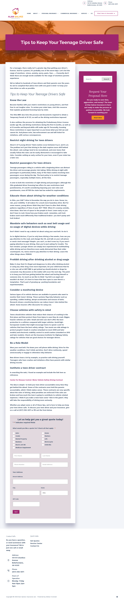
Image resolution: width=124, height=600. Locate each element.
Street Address (18, 476)
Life (46, 439)
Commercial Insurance (69, 13)
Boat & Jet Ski (21, 445)
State (43, 488)
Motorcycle (49, 442)
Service (84, 13)
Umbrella (48, 445)
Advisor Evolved (51, 597)
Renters (47, 436)
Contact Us (34, 546)
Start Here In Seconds (105, 13)
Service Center (36, 543)
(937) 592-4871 (113, 4)
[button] (106, 79)
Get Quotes (34, 541)
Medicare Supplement (23, 447)
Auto (17, 433)
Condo (18, 436)
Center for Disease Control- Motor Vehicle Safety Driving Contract (36, 380)
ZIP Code (16, 499)
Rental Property (21, 439)
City (14, 488)
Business (19, 442)
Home (29, 13)
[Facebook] (117, 597)
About (35, 13)
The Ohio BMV (15, 115)
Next (16, 512)
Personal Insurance (49, 13)
